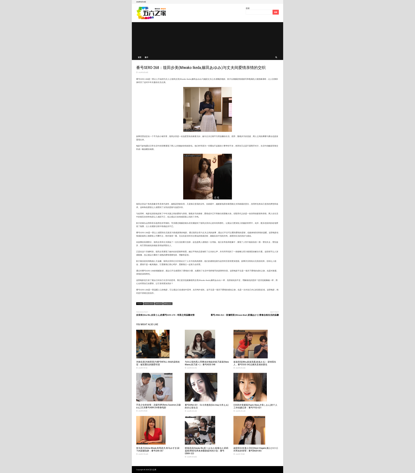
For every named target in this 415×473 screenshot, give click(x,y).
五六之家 (152, 469)
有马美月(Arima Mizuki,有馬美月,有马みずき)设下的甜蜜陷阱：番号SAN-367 (158, 449)
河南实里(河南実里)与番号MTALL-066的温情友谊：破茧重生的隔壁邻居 (158, 363)
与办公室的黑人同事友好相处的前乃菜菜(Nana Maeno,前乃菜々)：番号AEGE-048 (207, 363)
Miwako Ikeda (149, 304)
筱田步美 (159, 304)
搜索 (248, 8)
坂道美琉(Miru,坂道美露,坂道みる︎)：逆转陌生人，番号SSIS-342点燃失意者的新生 (254, 363)
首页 (139, 57)
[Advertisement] (207, 38)
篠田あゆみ (168, 304)
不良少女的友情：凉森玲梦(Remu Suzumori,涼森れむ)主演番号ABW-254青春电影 (158, 406)
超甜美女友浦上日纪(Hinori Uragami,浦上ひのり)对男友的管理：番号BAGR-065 (255, 449)
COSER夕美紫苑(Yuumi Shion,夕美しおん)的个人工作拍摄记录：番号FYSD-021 (255, 406)
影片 (146, 57)
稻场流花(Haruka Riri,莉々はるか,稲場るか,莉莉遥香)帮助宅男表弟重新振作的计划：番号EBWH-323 (206, 451)
